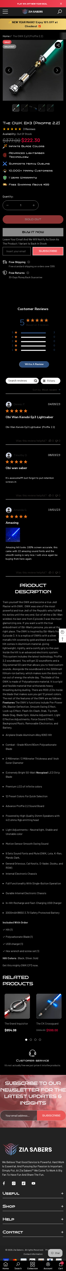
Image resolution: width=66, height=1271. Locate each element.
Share (58, 45)
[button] (59, 11)
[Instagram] (13, 1183)
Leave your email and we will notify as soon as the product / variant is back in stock (31, 241)
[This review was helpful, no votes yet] (50, 441)
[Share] (58, 45)
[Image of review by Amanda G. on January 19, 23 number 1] (13, 535)
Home (6, 36)
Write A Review (34, 364)
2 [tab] (31, 1040)
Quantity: (8, 196)
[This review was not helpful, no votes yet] (56, 441)
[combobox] (46, 389)
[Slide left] (8, 70)
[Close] (61, 3)
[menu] (5, 11)
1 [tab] (26, 1040)
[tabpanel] (17, 1013)
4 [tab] (40, 1040)
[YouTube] (33, 1183)
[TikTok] (23, 1183)
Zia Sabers (18, 1250)
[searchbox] (19, 381)
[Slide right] (57, 70)
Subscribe (48, 251)
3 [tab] (35, 1040)
